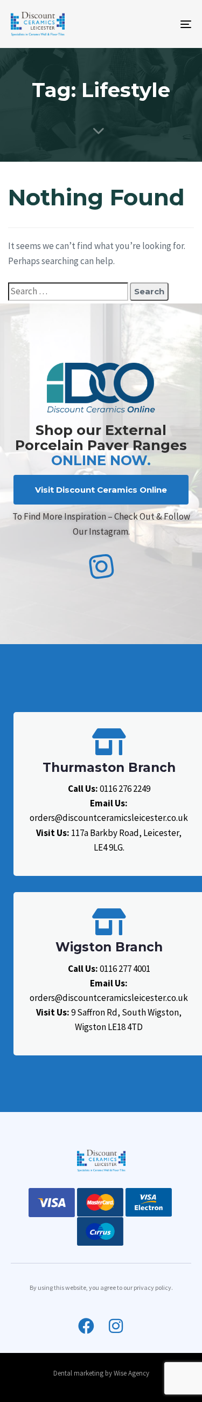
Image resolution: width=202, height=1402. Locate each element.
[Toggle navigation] (161, 24)
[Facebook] (86, 1326)
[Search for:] (68, 291)
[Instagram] (116, 1326)
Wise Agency (131, 1373)
